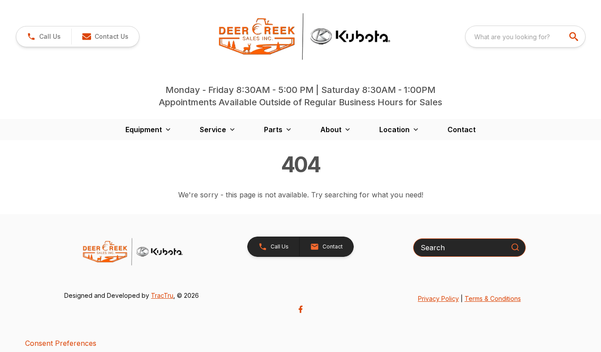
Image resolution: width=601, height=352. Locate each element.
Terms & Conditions (493, 298)
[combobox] (525, 36)
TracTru (162, 295)
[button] (43, 36)
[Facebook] (300, 309)
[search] (574, 36)
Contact (461, 129)
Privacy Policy (438, 298)
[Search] (515, 247)
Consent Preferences (60, 343)
